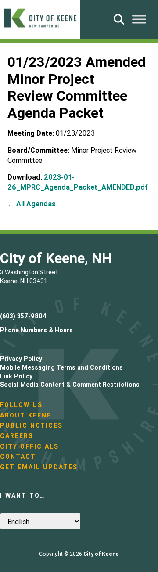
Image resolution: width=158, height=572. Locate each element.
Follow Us (21, 405)
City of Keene (101, 553)
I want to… (22, 496)
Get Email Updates (39, 467)
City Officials (29, 446)
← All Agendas (31, 203)
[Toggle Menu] (139, 19)
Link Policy (16, 376)
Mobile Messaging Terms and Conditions (61, 367)
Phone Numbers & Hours (36, 330)
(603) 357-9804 (23, 316)
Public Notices (31, 425)
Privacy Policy (21, 359)
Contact (18, 456)
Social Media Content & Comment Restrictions (70, 385)
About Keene (25, 415)
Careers (16, 436)
